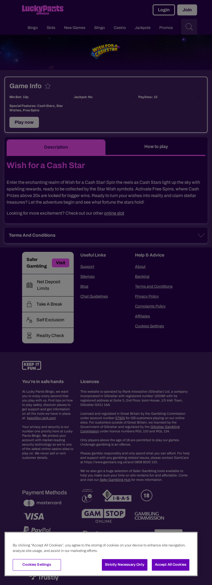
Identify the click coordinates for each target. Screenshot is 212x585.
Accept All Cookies (170, 565)
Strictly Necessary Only (124, 565)
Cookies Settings (36, 565)
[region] (101, 554)
